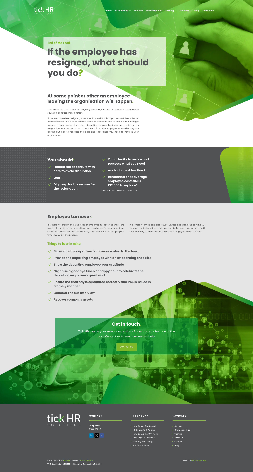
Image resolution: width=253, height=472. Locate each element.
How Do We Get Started (144, 426)
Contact (178, 441)
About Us (184, 10)
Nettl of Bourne (198, 460)
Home (108, 10)
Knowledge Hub (154, 10)
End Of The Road (141, 445)
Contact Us (208, 10)
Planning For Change (143, 441)
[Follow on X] (96, 435)
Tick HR (66, 460)
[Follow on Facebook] (102, 435)
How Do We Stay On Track (145, 434)
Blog (196, 10)
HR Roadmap (121, 10)
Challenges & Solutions (144, 438)
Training (169, 10)
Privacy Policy (86, 460)
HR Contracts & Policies (144, 430)
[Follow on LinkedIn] (91, 435)
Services (138, 10)
